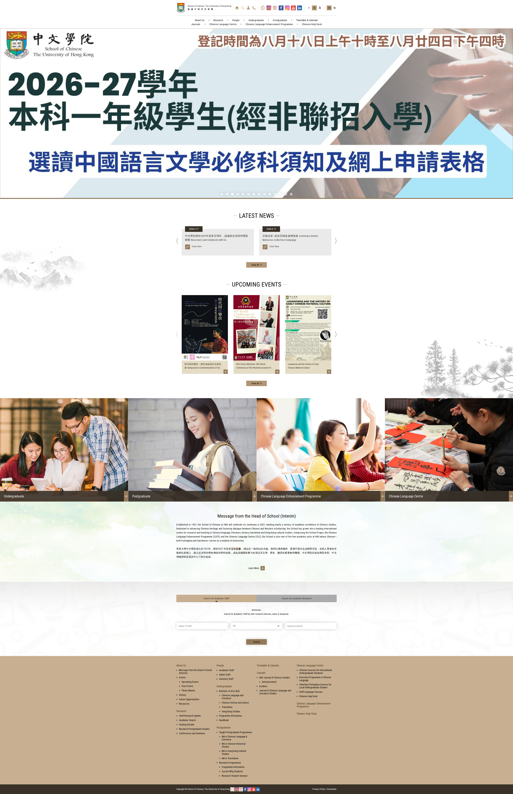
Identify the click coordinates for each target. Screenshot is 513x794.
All (234, 625)
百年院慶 (236, 548)
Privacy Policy (318, 789)
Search (256, 642)
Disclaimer (332, 789)
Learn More (253, 568)
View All (255, 264)
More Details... (199, 246)
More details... (276, 246)
